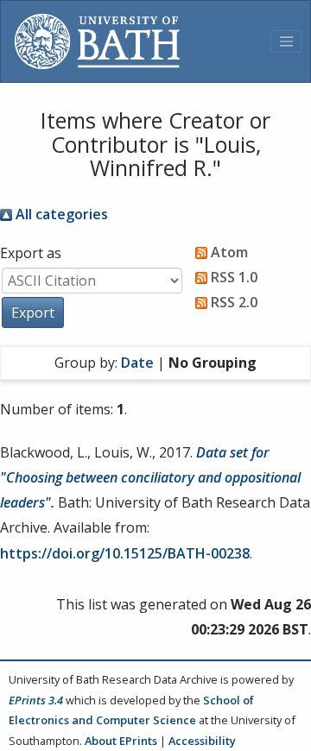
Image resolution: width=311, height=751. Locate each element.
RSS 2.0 (232, 302)
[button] (33, 312)
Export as (30, 252)
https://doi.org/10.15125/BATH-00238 (125, 553)
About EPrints (121, 740)
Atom (227, 252)
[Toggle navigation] (285, 41)
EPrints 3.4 (36, 700)
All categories (60, 214)
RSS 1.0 (232, 277)
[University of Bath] (97, 41)
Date (137, 362)
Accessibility (202, 740)
